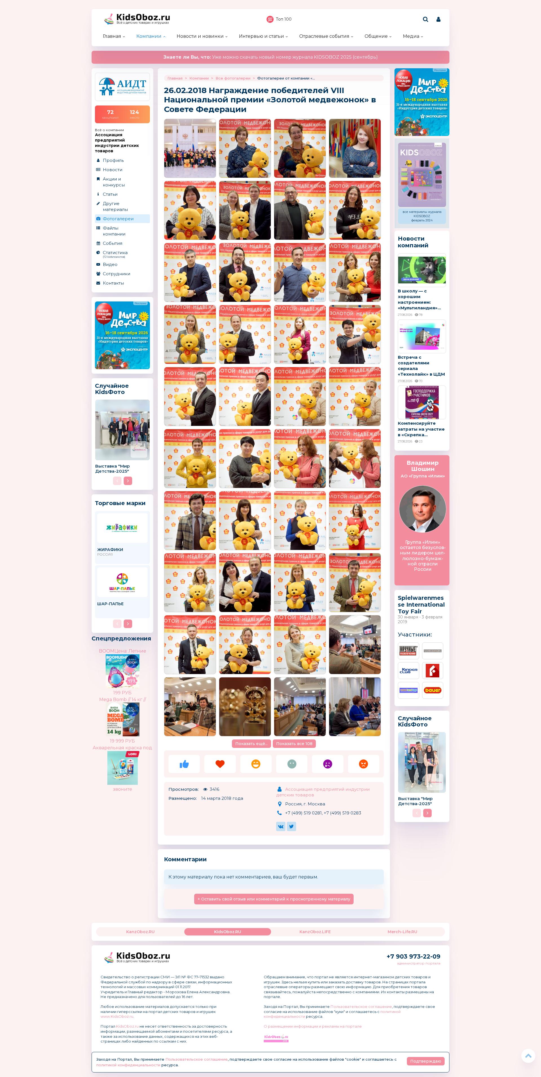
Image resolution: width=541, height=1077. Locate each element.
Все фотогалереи (233, 78)
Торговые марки (120, 503)
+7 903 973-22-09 (413, 956)
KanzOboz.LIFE (315, 931)
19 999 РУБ (122, 741)
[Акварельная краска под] (132, 755)
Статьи (110, 194)
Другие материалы (115, 206)
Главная (112, 36)
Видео (110, 264)
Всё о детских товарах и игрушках (143, 23)
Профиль (113, 160)
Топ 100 (284, 19)
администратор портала (418, 963)
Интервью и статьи (261, 36)
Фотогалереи (118, 218)
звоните (122, 789)
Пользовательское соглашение (361, 1006)
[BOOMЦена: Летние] (132, 666)
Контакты (113, 283)
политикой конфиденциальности (128, 1065)
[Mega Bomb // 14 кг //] (132, 715)
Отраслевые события (324, 36)
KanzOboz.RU (140, 931)
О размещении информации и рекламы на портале (313, 1026)
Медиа (411, 36)
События (112, 243)
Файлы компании (114, 231)
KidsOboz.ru (127, 1026)
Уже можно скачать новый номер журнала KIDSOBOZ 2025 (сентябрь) (270, 57)
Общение (376, 36)
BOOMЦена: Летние (122, 651)
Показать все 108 (294, 743)
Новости (112, 169)
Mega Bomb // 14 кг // (122, 699)
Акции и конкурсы (114, 182)
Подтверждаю (425, 1061)
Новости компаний (413, 242)
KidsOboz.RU (227, 931)
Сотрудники (116, 273)
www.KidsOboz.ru (117, 1016)
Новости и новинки (200, 36)
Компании (148, 36)
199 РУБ (122, 692)
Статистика (115, 254)
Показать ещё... (251, 743)
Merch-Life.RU (402, 931)
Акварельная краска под (122, 747)
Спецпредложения (121, 638)
